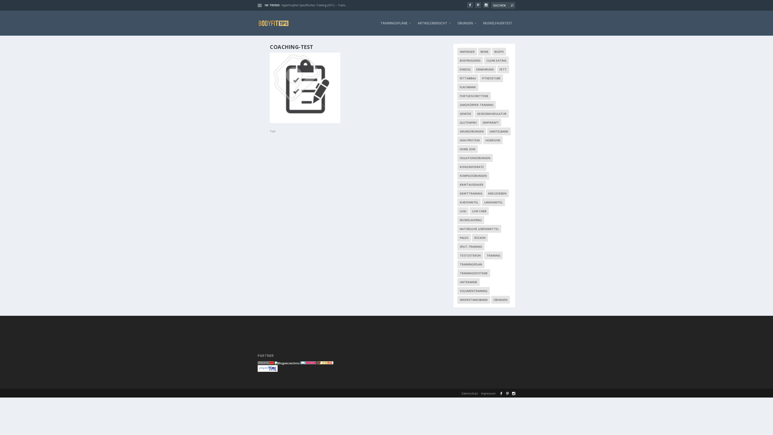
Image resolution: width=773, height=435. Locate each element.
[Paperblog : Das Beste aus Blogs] (268, 371)
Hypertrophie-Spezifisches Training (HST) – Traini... (314, 5)
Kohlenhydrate (472, 167)
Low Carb (479, 211)
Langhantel (493, 202)
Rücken (480, 238)
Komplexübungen (473, 176)
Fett (503, 69)
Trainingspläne (393, 23)
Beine (485, 52)
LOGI (463, 211)
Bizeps (499, 52)
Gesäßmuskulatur (491, 114)
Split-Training (471, 247)
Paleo (464, 238)
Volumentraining (473, 291)
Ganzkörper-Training (476, 105)
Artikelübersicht (432, 23)
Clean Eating (496, 60)
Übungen (465, 23)
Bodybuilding (470, 60)
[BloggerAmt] (287, 363)
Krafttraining (471, 193)
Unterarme (468, 282)
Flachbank (468, 87)
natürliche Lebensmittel (479, 229)
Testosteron (470, 255)
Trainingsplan (471, 264)
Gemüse (465, 114)
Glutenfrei (468, 122)
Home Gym (467, 149)
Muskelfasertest (497, 23)
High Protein (470, 140)
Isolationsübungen (475, 158)
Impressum (488, 393)
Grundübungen (472, 131)
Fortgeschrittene (474, 96)
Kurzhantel (469, 202)
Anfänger (467, 52)
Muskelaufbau (471, 220)
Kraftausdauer (471, 184)
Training (493, 255)
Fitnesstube (491, 78)
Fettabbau (468, 78)
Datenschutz (469, 393)
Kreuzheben (497, 193)
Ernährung (485, 69)
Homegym (493, 140)
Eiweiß (465, 69)
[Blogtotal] (325, 363)
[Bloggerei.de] (308, 363)
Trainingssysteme (474, 273)
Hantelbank (499, 131)
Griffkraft (491, 122)
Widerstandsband (474, 300)
